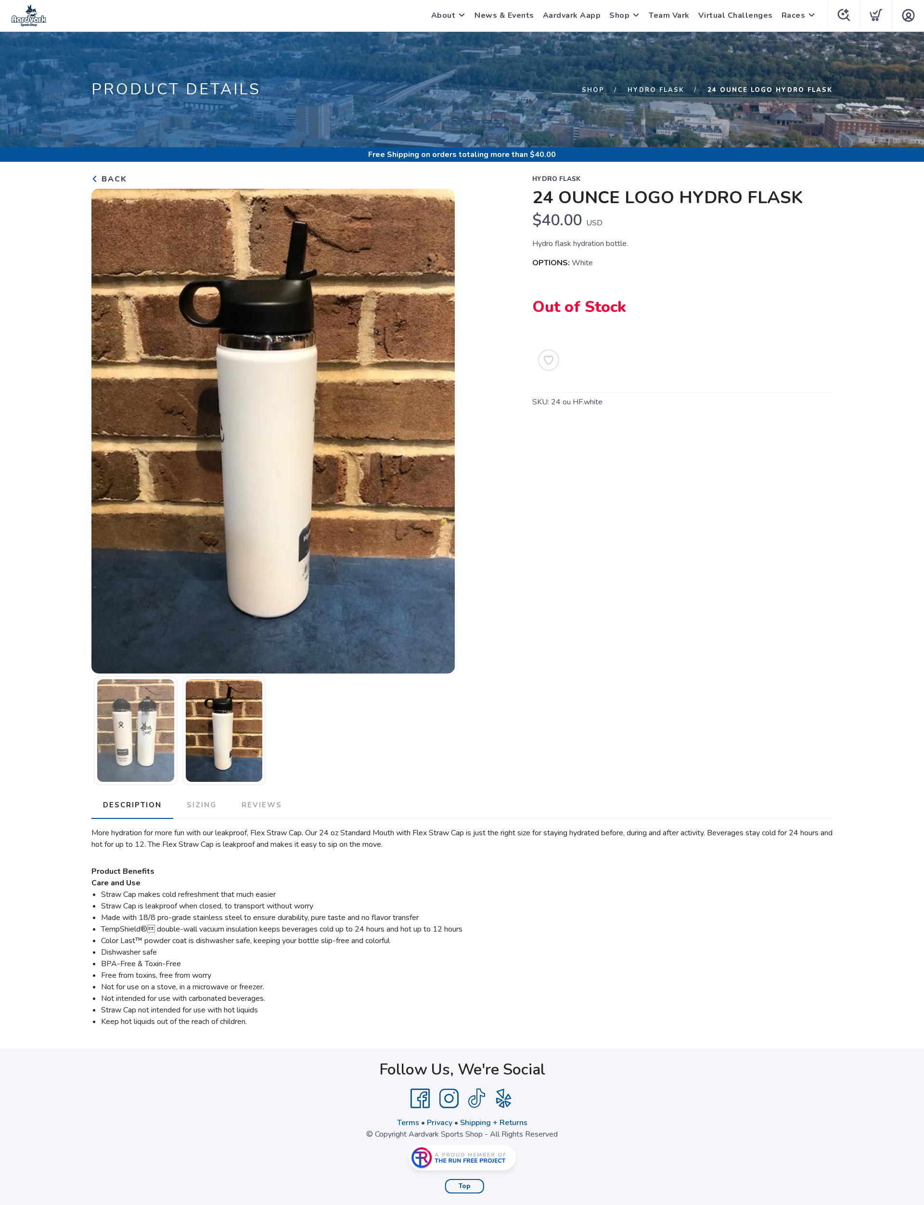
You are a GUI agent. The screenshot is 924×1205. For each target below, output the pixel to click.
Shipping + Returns (493, 1122)
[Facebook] (420, 1098)
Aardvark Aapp (572, 15)
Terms (408, 1122)
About (443, 15)
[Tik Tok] (476, 1098)
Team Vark (669, 15)
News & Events (504, 15)
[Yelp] (503, 1098)
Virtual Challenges (735, 15)
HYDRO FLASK (656, 90)
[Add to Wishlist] (548, 360)
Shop (619, 15)
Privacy (439, 1122)
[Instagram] (449, 1098)
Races (794, 15)
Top (465, 1186)
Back (113, 179)
